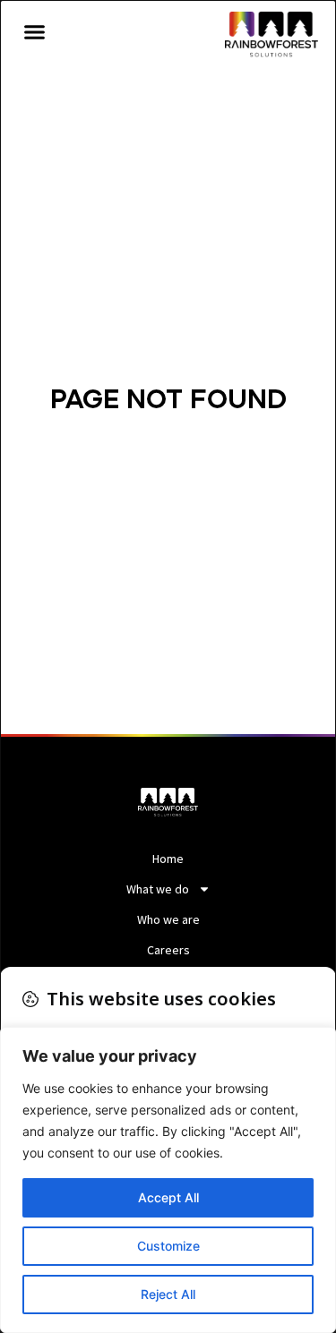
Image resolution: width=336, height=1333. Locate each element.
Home (168, 858)
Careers (168, 950)
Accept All (168, 1197)
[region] (168, 1180)
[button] (35, 32)
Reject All (168, 1294)
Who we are (168, 919)
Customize (168, 1245)
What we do (157, 889)
